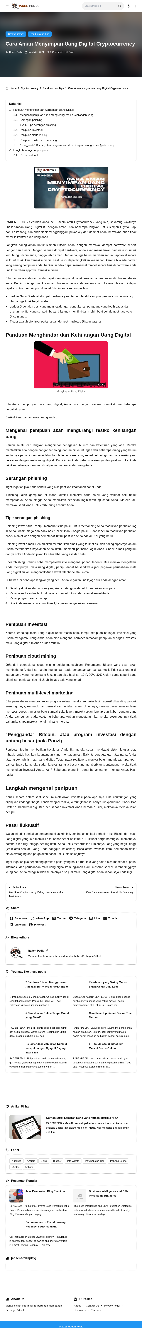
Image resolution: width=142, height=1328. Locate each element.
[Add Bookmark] (69, 52)
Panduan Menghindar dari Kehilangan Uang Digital (43, 109)
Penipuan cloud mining (33, 134)
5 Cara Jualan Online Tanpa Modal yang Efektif (47, 1015)
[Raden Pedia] (25, 5)
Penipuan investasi (31, 129)
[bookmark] (134, 6)
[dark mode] (128, 6)
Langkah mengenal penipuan (30, 150)
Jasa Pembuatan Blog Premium (45, 1191)
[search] (119, 6)
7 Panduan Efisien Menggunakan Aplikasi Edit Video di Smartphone (47, 984)
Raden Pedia (16, 52)
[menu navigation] (7, 6)
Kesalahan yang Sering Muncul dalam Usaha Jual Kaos (108, 984)
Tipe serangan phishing (42, 124)
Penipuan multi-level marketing (38, 140)
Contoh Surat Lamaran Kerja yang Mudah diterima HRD (82, 1117)
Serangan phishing (31, 119)
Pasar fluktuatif (29, 155)
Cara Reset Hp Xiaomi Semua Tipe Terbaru (110, 1015)
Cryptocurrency (15, 34)
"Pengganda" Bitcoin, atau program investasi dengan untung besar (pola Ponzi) (67, 145)
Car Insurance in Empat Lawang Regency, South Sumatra (46, 1224)
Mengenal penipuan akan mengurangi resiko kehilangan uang (56, 114)
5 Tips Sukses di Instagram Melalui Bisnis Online (106, 1046)
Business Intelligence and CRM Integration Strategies (109, 1193)
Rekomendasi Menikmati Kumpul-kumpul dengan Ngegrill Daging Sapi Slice (47, 1048)
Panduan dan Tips (40, 34)
